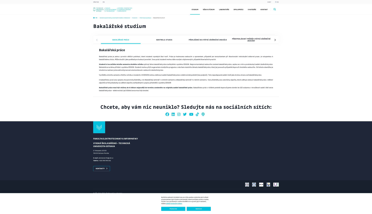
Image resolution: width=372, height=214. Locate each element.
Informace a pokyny (145, 18)
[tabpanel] (186, 70)
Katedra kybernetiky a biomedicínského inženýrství (115, 18)
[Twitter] (185, 114)
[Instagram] (179, 114)
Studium (134, 18)
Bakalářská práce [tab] (120, 40)
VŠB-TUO (96, 2)
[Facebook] (167, 114)
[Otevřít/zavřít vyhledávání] (275, 9)
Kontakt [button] (264, 9)
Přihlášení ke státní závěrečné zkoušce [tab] (208, 40)
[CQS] (247, 185)
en (278, 2)
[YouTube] (191, 114)
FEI (104, 2)
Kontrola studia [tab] (164, 40)
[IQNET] (254, 185)
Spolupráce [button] (238, 9)
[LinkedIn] (173, 114)
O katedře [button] (252, 9)
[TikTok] (198, 114)
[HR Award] (268, 185)
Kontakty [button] (100, 168)
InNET (269, 2)
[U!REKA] (276, 185)
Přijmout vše (173, 209)
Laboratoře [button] (224, 9)
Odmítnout (199, 209)
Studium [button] (195, 9)
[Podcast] (203, 114)
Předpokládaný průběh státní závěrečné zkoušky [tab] (251, 40)
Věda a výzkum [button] (209, 9)
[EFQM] (261, 185)
